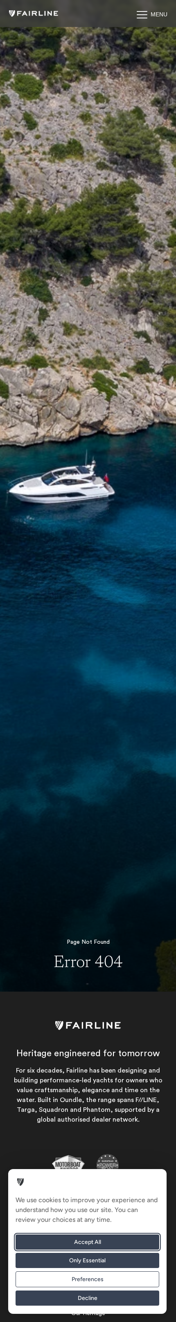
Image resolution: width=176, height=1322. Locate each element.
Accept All (87, 1242)
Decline (87, 1298)
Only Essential (87, 1260)
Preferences (88, 1279)
